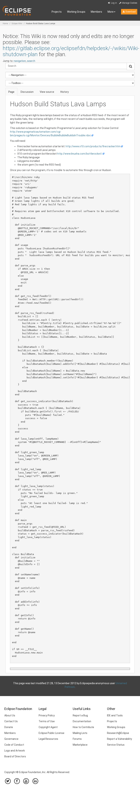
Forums (77, 738)
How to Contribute (83, 727)
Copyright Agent (48, 727)
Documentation (82, 721)
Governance (11, 738)
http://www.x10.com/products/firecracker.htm (93, 146)
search (31, 60)
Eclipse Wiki (17, 23)
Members (96, 11)
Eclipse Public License (51, 733)
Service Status (116, 744)
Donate (8, 727)
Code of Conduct (14, 744)
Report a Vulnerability (119, 738)
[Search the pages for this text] (131, 66)
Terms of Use (47, 721)
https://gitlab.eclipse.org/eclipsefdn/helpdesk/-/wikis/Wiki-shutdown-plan (71, 51)
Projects (57, 11)
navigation (20, 60)
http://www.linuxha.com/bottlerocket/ (79, 153)
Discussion (27, 91)
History (64, 91)
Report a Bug (80, 715)
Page (11, 91)
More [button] (111, 11)
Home (5, 23)
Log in (113, 3)
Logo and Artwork (14, 750)
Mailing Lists (80, 733)
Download (130, 11)
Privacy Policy (47, 715)
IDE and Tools (115, 715)
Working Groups (76, 11)
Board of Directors (15, 756)
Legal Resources (48, 738)
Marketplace (80, 744)
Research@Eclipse (118, 733)
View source (47, 91)
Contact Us (11, 721)
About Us (9, 715)
